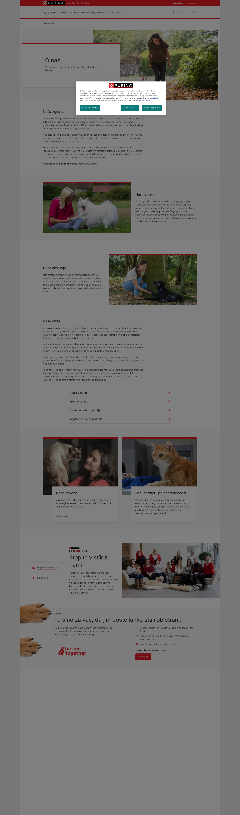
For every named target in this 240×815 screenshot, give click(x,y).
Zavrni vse (130, 108)
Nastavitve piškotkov (90, 108)
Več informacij (144, 100)
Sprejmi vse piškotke (152, 108)
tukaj (155, 98)
